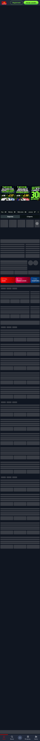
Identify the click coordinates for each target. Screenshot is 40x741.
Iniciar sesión (31, 3)
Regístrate (17, 3)
